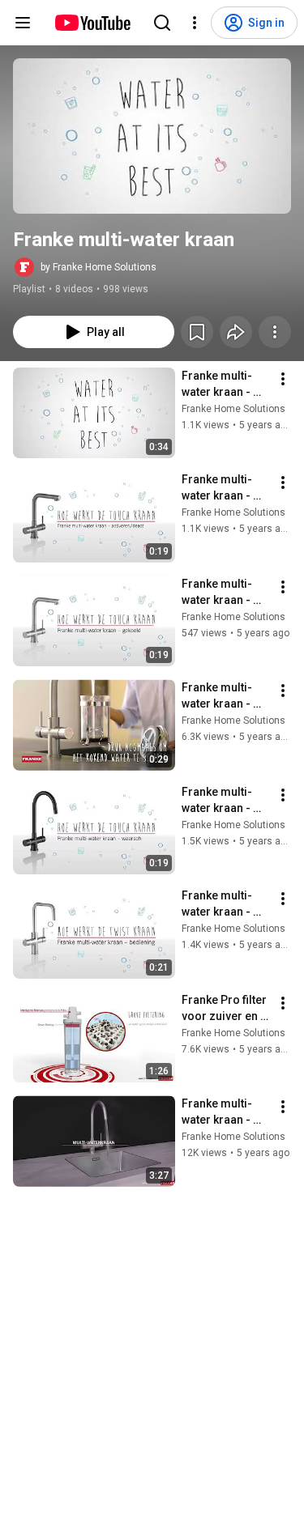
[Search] (162, 22)
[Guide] (22, 22)
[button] (152, 136)
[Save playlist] (197, 332)
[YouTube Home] (92, 22)
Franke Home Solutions (233, 409)
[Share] (236, 332)
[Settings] (194, 22)
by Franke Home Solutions (98, 267)
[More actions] (275, 332)
